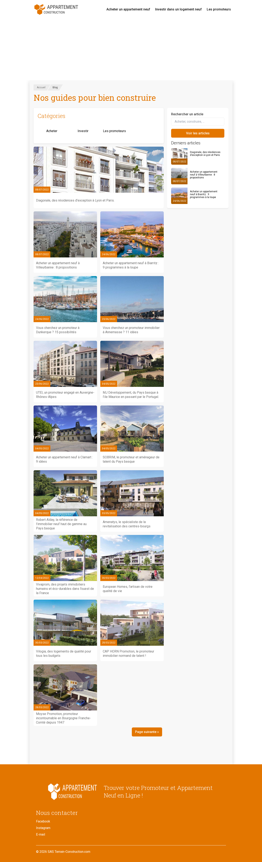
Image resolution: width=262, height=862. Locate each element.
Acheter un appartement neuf (128, 9)
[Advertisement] (131, 49)
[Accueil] (56, 9)
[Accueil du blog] (66, 791)
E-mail (40, 834)
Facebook (43, 821)
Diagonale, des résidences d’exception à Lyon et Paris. (205, 153)
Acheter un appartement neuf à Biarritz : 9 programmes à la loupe (203, 194)
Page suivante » (147, 732)
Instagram (43, 828)
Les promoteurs (219, 9)
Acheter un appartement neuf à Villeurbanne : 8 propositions (203, 174)
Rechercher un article (187, 114)
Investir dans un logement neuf (178, 9)
